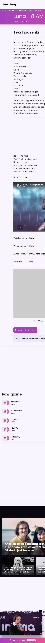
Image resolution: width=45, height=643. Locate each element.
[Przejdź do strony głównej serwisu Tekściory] (9, 4)
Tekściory (12, 11)
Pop (30, 11)
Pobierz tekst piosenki (25, 330)
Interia (4, 11)
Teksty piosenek (22, 11)
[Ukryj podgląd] (40, 611)
